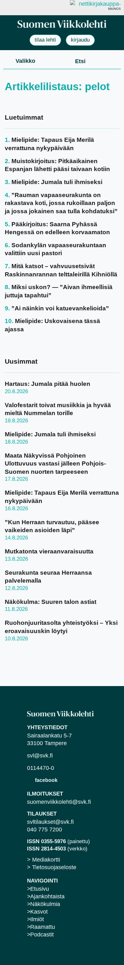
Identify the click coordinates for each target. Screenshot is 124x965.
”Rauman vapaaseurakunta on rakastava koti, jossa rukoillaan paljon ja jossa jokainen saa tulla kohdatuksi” (61, 203)
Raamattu (42, 927)
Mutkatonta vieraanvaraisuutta (49, 551)
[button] (20, 61)
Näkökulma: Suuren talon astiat (50, 601)
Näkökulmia (45, 904)
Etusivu (39, 889)
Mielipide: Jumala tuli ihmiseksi (56, 182)
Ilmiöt (37, 919)
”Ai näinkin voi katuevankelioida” (60, 308)
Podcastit (42, 934)
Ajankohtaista (47, 896)
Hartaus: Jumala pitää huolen (47, 383)
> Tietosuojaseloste (51, 867)
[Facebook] (30, 780)
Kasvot (39, 912)
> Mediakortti (43, 859)
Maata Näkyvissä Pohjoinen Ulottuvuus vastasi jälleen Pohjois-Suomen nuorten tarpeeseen (55, 463)
